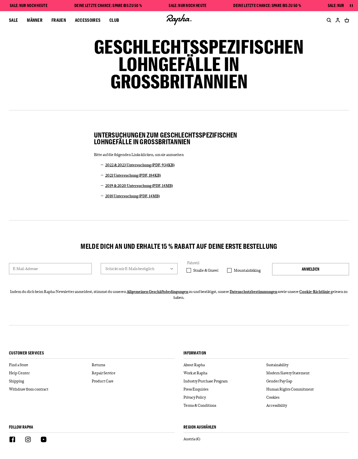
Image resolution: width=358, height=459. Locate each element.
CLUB (114, 20)
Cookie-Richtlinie (314, 291)
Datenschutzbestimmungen (253, 291)
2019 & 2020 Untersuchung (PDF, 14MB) (139, 185)
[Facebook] (12, 440)
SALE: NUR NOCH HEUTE (29, 6)
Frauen (58, 20)
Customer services (26, 353)
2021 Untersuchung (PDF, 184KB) (133, 175)
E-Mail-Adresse (25, 269)
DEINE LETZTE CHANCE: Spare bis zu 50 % (108, 6)
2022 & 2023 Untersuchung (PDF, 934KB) (140, 165)
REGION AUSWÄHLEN (199, 427)
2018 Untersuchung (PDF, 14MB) (132, 196)
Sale (13, 20)
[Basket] (345, 20)
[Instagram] (28, 440)
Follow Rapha (21, 427)
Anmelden (310, 269)
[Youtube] (43, 440)
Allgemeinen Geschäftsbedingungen (157, 291)
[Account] (337, 20)
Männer (35, 20)
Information (194, 353)
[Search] (327, 20)
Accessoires (87, 20)
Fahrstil (193, 263)
